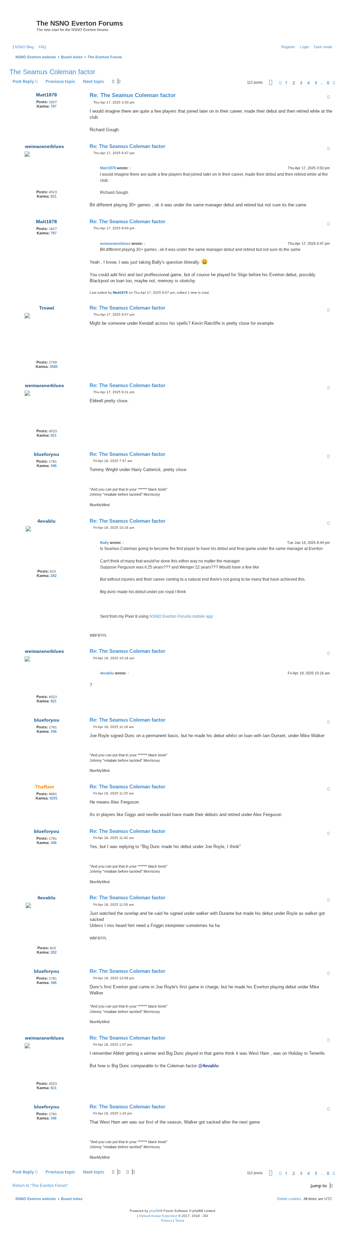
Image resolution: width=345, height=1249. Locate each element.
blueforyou (46, 454)
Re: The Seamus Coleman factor (133, 95)
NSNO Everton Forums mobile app (181, 616)
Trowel (46, 308)
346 (54, 466)
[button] (270, 82)
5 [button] (316, 83)
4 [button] (308, 83)
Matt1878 (46, 94)
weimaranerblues (44, 146)
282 (54, 576)
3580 (54, 367)
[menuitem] (41, 47)
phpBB (154, 1211)
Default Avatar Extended (158, 1216)
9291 (54, 798)
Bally (104, 543)
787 (54, 106)
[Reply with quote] (328, 97)
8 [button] (328, 83)
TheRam (44, 786)
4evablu (46, 521)
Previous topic (60, 81)
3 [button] (301, 83)
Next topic (93, 81)
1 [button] (286, 83)
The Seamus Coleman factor (52, 72)
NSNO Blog (24, 47)
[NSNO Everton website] (23, 25)
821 (54, 196)
